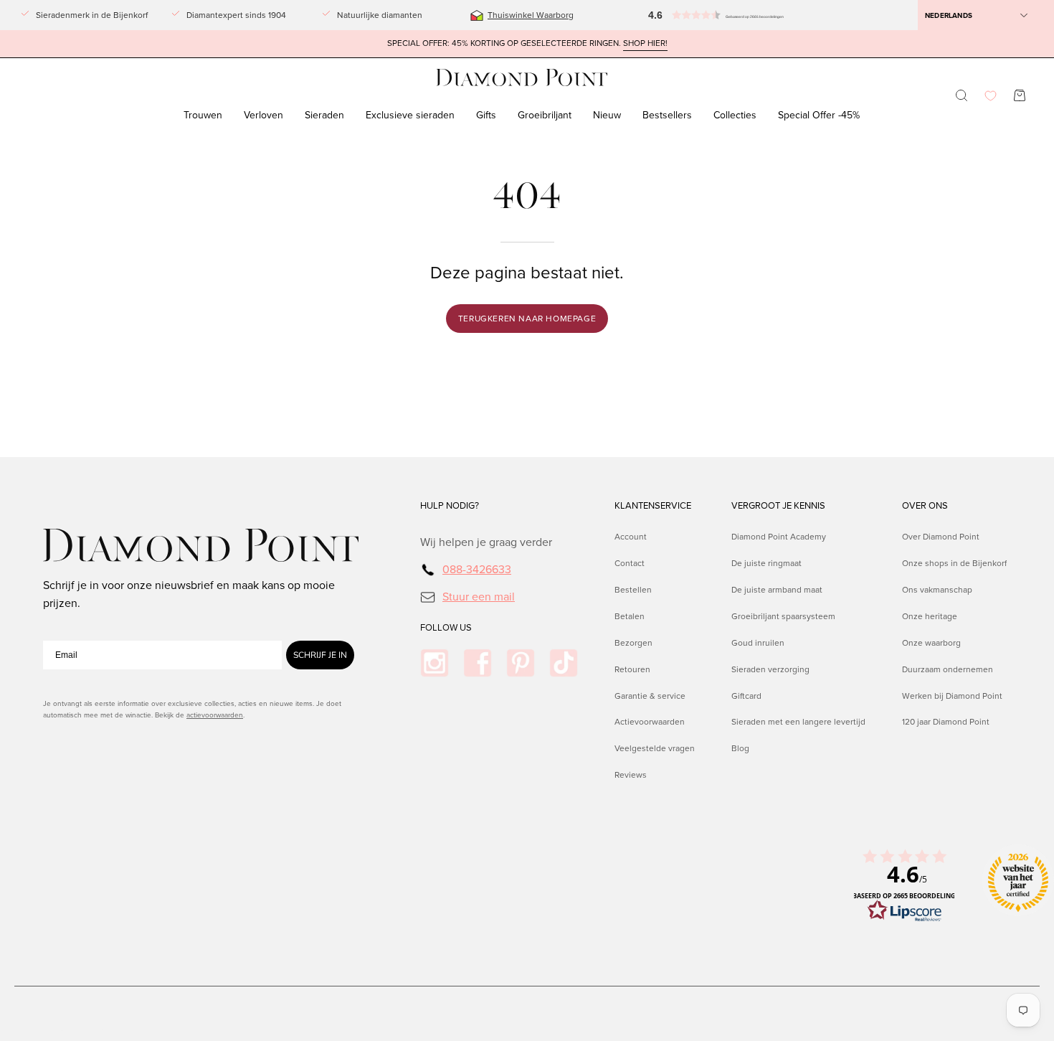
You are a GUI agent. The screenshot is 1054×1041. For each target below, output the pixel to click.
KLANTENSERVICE (652, 506)
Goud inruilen (757, 642)
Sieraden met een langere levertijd (798, 721)
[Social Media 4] (563, 663)
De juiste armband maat (776, 589)
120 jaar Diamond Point (945, 721)
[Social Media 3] (520, 663)
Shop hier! (645, 43)
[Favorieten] (990, 95)
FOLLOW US (446, 627)
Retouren (632, 668)
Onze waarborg (931, 642)
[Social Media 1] (434, 663)
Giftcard (746, 695)
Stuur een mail (478, 596)
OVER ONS (925, 506)
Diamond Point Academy (778, 536)
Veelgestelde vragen (654, 748)
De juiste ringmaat (766, 563)
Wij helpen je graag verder (486, 542)
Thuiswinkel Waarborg (531, 15)
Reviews (630, 774)
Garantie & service (649, 695)
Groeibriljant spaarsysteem (783, 615)
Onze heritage (929, 615)
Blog (740, 748)
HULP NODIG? (449, 506)
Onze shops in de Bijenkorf (954, 563)
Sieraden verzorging (770, 668)
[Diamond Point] (522, 78)
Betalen (629, 615)
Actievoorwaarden (649, 721)
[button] (685, 15)
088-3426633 (476, 569)
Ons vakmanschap (937, 589)
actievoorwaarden (214, 715)
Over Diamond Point (940, 536)
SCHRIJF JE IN (320, 655)
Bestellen (633, 589)
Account (630, 536)
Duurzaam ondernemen (947, 668)
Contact (629, 563)
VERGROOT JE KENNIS (778, 506)
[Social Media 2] (477, 663)
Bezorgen (633, 642)
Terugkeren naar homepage (527, 318)
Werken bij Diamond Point (952, 695)
